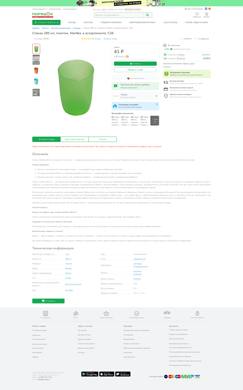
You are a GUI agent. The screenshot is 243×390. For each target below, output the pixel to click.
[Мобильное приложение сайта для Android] (89, 374)
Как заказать (82, 330)
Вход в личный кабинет (86, 348)
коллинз (137, 279)
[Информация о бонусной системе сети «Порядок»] (127, 56)
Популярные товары (39, 330)
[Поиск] (147, 15)
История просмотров (39, 344)
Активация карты (55, 9)
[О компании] (45, 313)
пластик (68, 263)
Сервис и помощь (85, 326)
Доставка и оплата (132, 9)
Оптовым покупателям (131, 344)
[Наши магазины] (106, 313)
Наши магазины (37, 348)
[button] (46, 22)
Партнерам (127, 326)
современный (140, 259)
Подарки (35, 357)
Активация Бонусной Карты (179, 344)
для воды (138, 263)
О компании (127, 353)
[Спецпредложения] (136, 313)
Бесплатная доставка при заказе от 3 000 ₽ (186, 83)
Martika (68, 268)
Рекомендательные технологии (180, 365)
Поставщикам (128, 335)
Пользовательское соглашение (180, 356)
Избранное (36, 335)
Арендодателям (129, 339)
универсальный (141, 266)
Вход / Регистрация (195, 8)
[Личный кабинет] (197, 313)
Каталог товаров (39, 326)
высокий (137, 271)
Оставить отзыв (110, 38)
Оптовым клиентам (70, 9)
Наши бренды (37, 353)
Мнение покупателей (129, 88)
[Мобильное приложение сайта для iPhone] (106, 374)
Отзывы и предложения (86, 344)
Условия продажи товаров (178, 330)
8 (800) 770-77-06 (115, 9)
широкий (138, 274)
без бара (69, 290)
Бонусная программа (176, 339)
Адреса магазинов (38, 9)
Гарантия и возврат (84, 339)
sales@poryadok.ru (43, 379)
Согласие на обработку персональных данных (185, 361)
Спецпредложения (38, 339)
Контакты (81, 353)
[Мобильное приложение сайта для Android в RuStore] (122, 374)
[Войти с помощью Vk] (206, 8)
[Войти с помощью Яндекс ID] (209, 8)
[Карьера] (167, 312)
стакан (68, 278)
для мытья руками (73, 284)
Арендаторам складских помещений (136, 330)
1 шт (67, 254)
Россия (68, 273)
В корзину (136, 63)
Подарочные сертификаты (178, 334)
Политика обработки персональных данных (184, 352)
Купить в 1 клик (135, 69)
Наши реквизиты (129, 357)
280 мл (68, 259)
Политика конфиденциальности (180, 348)
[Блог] (76, 313)
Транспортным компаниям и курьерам (136, 348)
